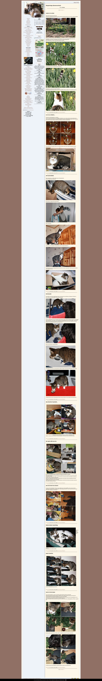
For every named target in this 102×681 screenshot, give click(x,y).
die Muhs (28, 45)
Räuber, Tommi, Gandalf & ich (28, 32)
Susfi (28, 106)
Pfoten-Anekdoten (28, 67)
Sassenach (28, 87)
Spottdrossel (28, 85)
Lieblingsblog (28, 86)
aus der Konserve (28, 39)
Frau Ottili (28, 76)
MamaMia (28, 81)
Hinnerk (28, 38)
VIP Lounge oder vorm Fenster (28, 35)
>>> (43, 19)
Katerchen (28, 66)
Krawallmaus (28, 75)
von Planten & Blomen (28, 51)
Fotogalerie (28, 22)
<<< (34, 19)
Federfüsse (28, 33)
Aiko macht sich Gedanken (28, 68)
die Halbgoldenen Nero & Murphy (28, 70)
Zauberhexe (28, 79)
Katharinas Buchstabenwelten (28, 108)
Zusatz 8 (28, 54)
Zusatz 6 (28, 52)
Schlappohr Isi (28, 72)
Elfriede (28, 46)
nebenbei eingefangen (28, 30)
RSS (63, 112)
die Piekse (28, 43)
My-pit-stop (28, 82)
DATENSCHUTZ (28, 24)
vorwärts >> (62, 10)
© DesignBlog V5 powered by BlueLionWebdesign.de (31, 678)
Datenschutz (28, 21)
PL (64, 112)
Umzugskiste (28, 48)
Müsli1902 (47, 112)
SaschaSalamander (28, 104)
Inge (28, 84)
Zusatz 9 (28, 55)
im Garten (28, 34)
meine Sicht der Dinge (28, 27)
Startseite (28, 18)
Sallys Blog (28, 73)
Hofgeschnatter (28, 80)
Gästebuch (28, 23)
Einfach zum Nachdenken (28, 107)
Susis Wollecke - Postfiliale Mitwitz (28, 103)
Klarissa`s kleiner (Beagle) (28, 74)
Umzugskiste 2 (28, 49)
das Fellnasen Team (28, 41)
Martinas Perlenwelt (28, 89)
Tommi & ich (28, 36)
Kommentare (59, 112)
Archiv (28, 19)
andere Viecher (28, 31)
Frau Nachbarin (28, 42)
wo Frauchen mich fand (28, 77)
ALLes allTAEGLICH (28, 98)
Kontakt (28, 20)
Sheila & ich (28, 44)
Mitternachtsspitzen (28, 99)
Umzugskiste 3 (28, 50)
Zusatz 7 (28, 53)
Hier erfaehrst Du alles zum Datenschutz (57, 679)
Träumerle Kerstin (28, 83)
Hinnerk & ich (28, 40)
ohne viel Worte (28, 29)
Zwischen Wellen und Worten (28, 100)
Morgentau (28, 97)
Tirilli (28, 105)
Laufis (28, 28)
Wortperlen (28, 96)
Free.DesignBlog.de (28, 90)
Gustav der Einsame (28, 37)
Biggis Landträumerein (28, 88)
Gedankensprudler (28, 101)
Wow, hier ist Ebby (28, 71)
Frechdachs (28, 78)
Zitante (28, 95)
